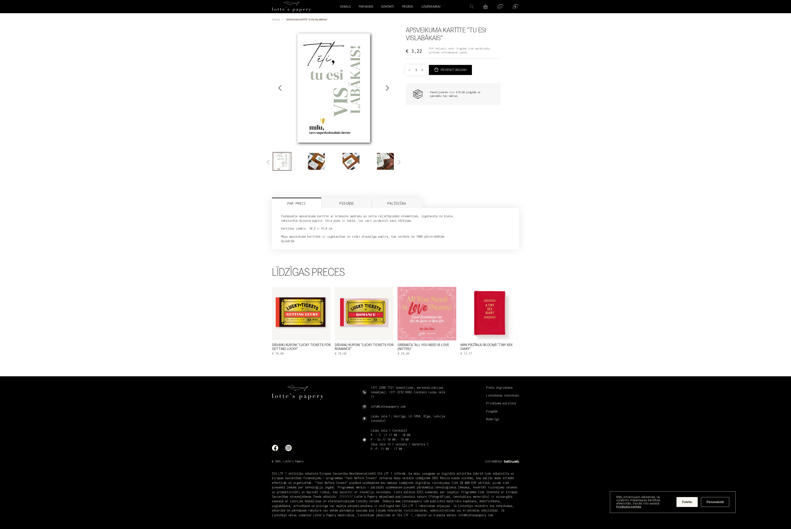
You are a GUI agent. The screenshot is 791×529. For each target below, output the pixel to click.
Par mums (366, 6)
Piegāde (407, 6)
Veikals (276, 20)
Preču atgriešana (499, 387)
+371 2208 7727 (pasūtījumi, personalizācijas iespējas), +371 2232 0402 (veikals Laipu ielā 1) (408, 392)
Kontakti (387, 6)
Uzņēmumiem (430, 6)
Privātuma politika (628, 506)
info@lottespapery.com (388, 406)
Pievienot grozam (454, 70)
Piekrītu (687, 502)
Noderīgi (492, 419)
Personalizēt (715, 502)
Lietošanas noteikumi (502, 395)
